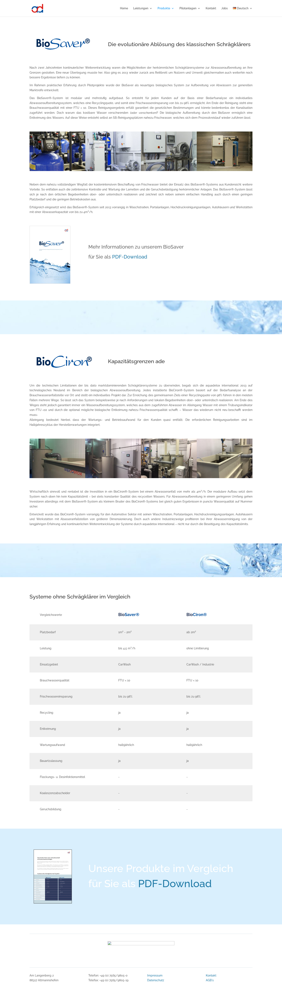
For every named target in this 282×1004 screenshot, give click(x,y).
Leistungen (140, 8)
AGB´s (210, 980)
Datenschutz (155, 980)
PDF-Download (129, 257)
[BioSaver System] (57, 170)
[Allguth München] (169, 477)
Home (124, 8)
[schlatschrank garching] (169, 170)
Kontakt (211, 8)
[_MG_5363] (113, 170)
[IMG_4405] (224, 170)
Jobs (224, 8)
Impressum (154, 975)
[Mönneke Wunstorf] (57, 477)
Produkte (164, 8)
